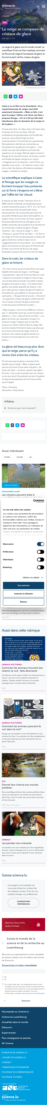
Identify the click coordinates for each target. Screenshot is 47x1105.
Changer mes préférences (23, 902)
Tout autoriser (23, 585)
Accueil (6, 16)
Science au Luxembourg (14, 1017)
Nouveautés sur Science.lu (15, 1011)
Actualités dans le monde (15, 1022)
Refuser (23, 602)
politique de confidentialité (35, 993)
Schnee (7, 457)
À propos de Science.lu (14, 1052)
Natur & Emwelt (12, 805)
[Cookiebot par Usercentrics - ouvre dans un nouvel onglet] (33, 501)
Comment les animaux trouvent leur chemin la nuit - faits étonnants (22, 669)
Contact (6, 1062)
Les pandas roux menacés (17, 843)
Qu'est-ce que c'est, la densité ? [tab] (22, 408)
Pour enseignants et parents (16, 1038)
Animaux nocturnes (12, 664)
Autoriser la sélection (23, 594)
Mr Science (7, 1043)
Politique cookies (12, 1077)
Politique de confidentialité (18, 1072)
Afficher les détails (31, 577)
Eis (30, 457)
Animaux (6, 840)
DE (38, 7)
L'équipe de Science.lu (14, 1057)
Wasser (20, 457)
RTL (7, 617)
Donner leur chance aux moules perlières (20, 786)
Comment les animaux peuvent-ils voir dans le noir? (21, 728)
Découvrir (7, 1027)
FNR (13, 39)
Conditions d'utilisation (15, 1067)
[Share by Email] (21, 96)
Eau (4, 781)
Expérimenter (9, 1032)
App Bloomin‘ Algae (11, 491)
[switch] (40, 552)
